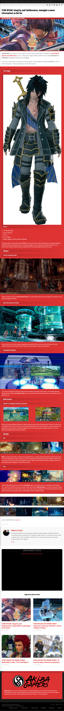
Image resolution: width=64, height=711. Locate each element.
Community (15, 1)
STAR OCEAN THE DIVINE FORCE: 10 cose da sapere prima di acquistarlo (46, 661)
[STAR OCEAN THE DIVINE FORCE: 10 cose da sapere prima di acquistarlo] (47, 657)
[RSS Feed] (47, 5)
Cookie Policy (34, 708)
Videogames (11, 5)
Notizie (16, 5)
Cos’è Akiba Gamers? (6, 1)
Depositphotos (17, 704)
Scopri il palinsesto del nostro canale (32, 554)
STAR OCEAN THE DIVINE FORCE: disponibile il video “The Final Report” (15, 661)
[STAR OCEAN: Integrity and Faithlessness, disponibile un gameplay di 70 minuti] (16, 621)
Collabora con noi (13, 708)
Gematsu (17, 520)
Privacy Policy (24, 708)
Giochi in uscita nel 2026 (47, 1)
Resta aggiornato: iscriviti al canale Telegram (14, 18)
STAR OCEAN (5, 524)
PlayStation (21, 5)
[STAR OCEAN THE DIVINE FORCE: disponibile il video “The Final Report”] (16, 657)
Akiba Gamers (5, 5)
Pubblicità (43, 708)
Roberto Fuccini (6, 16)
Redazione (22, 1)
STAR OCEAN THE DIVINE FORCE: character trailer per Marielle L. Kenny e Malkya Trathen (47, 626)
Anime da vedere (36, 1)
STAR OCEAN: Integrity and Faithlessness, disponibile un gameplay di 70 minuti (16, 626)
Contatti (28, 1)
